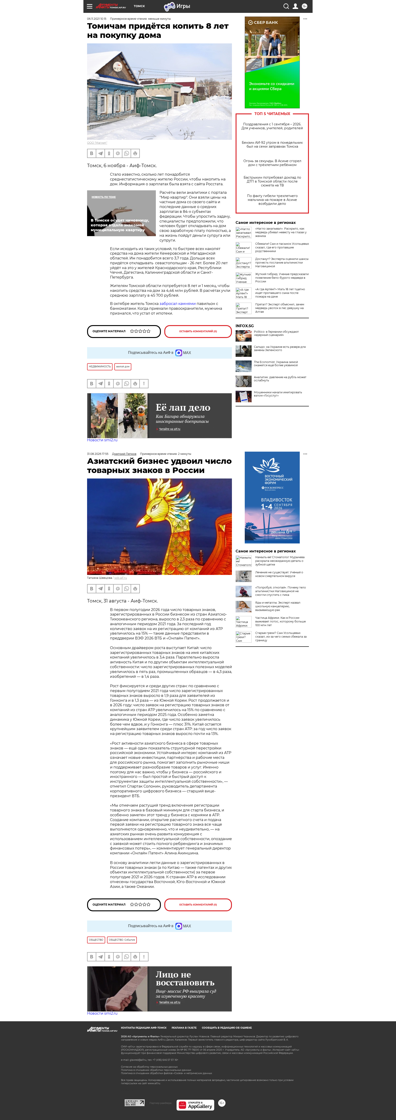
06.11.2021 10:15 (96, 18)
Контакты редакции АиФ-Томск (143, 1027)
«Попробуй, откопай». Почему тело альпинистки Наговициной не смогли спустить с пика (280, 591)
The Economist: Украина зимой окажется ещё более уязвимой (276, 363)
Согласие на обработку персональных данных (149, 1066)
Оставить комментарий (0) (198, 331)
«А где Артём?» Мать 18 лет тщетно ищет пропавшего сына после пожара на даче (280, 292)
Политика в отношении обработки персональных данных (156, 1070)
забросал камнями (177, 303)
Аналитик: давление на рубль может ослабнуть (280, 379)
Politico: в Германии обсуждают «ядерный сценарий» (276, 333)
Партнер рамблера (160, 1103)
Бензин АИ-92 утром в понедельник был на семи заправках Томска (272, 145)
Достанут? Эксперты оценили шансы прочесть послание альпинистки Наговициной (281, 262)
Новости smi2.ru (102, 440)
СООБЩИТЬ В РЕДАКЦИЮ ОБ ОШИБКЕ (227, 1027)
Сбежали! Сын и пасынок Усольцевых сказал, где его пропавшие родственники (282, 247)
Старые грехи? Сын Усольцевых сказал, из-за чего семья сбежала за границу (281, 636)
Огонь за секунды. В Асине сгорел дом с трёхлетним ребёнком (272, 163)
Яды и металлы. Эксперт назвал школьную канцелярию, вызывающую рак (277, 606)
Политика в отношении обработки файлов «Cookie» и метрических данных (166, 1073)
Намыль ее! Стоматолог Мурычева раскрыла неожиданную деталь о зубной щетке (280, 560)
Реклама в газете (184, 1027)
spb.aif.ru (120, 578)
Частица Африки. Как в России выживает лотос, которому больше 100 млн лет (280, 621)
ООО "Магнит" (97, 142)
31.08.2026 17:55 (97, 454)
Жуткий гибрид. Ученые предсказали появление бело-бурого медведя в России (282, 277)
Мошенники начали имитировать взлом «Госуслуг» (278, 394)
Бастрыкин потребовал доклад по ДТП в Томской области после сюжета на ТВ (272, 181)
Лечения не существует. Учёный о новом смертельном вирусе (279, 574)
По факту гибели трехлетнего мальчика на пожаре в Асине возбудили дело (272, 200)
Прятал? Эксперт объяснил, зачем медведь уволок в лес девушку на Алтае (279, 308)
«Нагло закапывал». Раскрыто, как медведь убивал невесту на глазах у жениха (281, 232)
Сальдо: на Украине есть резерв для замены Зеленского (280, 348)
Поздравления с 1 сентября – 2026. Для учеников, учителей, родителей (272, 126)
